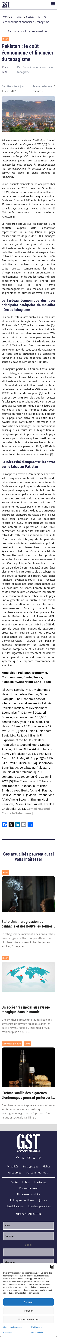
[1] (3, 689)
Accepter (28, 1302)
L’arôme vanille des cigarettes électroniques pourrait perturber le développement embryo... (28, 1095)
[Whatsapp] (39, 1157)
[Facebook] (17, 1157)
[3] (51, 454)
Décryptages (30, 1166)
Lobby (26, 1182)
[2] (13, 216)
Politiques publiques (22, 1200)
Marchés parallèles (39, 1206)
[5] (26, 649)
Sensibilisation (15, 1206)
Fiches (46, 1166)
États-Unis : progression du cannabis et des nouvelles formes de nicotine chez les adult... (27, 924)
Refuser (28, 1310)
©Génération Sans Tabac (33, 681)
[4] (16, 510)
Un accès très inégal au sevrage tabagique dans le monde (26, 1009)
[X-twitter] (23, 1157)
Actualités (17, 17)
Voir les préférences (28, 1319)
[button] (52, 1266)
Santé (5, 39)
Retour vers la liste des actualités (25, 31)
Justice (43, 1200)
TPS (5, 17)
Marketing (40, 1182)
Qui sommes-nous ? (38, 1172)
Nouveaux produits (11, 1043)
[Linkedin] (34, 1157)
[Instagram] (28, 1157)
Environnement (28, 1188)
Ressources (14, 1172)
